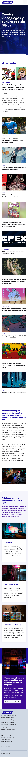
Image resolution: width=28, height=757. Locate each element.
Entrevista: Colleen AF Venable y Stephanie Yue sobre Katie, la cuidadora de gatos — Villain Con (13, 224)
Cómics (3, 165)
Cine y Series (6, 82)
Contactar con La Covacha (12, 701)
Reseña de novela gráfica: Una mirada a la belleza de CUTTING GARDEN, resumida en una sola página (14, 281)
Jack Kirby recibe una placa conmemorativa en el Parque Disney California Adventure (12, 140)
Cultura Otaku (5, 249)
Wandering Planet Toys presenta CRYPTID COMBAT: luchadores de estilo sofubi (13, 365)
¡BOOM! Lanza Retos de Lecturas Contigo (14, 393)
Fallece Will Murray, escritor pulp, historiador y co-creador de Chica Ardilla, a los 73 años (13, 87)
